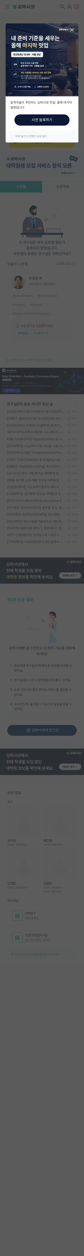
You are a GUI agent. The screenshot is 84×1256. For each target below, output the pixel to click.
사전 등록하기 (42, 120)
